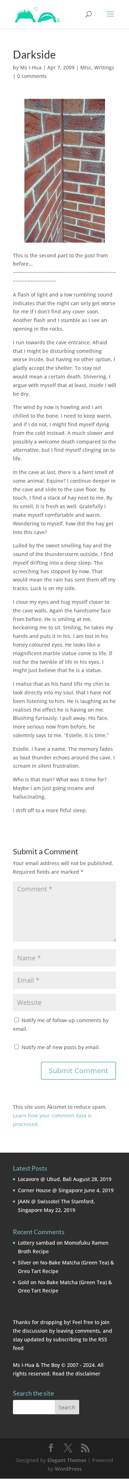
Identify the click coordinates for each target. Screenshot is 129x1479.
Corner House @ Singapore (50, 1190)
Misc (85, 67)
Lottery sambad (36, 1242)
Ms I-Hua (31, 67)
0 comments (32, 76)
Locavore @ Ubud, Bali (45, 1179)
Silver (24, 1262)
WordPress (68, 1468)
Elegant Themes (66, 1460)
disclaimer (87, 1373)
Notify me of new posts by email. (61, 1047)
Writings (104, 67)
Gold (23, 1282)
